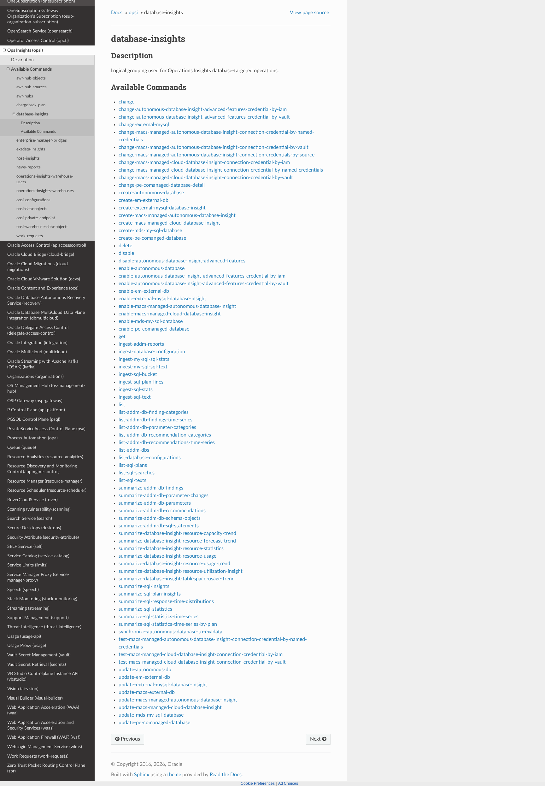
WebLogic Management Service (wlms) (44, 746)
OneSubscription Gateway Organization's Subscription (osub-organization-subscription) (40, 16)
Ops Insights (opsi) (25, 50)
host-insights (28, 158)
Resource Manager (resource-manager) (44, 481)
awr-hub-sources (31, 87)
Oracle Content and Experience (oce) (43, 288)
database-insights (32, 114)
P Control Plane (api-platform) (36, 410)
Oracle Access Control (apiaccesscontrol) (46, 245)
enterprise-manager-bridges (41, 140)
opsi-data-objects (31, 209)
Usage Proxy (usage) (26, 645)
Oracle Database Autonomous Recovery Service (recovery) (46, 300)
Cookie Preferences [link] (258, 783)
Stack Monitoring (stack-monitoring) (42, 598)
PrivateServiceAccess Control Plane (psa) (46, 428)
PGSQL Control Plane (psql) (33, 419)
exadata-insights (30, 149)
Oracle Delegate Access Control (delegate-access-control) (37, 330)
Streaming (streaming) (28, 608)
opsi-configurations (33, 200)
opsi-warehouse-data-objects (42, 227)
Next (316, 739)
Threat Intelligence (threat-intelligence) (44, 627)
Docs (116, 12)
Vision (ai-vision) (22, 688)
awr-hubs (24, 96)
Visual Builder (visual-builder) (35, 698)
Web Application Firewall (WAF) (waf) (43, 737)
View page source (309, 12)
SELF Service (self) (25, 546)
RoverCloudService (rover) (32, 499)
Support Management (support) (38, 617)
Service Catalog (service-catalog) (38, 556)
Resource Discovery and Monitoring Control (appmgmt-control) (42, 469)
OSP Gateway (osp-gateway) (34, 400)
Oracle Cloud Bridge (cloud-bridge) (40, 254)
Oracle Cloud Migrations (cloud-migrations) (38, 266)
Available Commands (31, 69)
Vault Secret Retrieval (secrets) (36, 664)
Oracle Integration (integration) (37, 342)
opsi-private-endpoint (35, 218)
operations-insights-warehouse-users (44, 179)
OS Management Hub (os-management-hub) (46, 388)
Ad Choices (288, 783)
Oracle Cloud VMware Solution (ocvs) (43, 279)
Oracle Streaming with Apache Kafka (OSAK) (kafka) (43, 364)
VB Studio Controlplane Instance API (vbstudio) (43, 676)
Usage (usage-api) (24, 636)
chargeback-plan (30, 105)
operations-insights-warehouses (45, 191)
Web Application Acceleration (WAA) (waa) (43, 710)
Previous (130, 739)
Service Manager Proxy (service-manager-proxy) (38, 577)
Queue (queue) (21, 447)
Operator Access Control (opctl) (38, 40)
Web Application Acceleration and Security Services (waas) (40, 725)
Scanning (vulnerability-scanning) (39, 509)
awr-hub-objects (31, 78)
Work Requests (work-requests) (37, 756)
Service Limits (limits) (27, 565)
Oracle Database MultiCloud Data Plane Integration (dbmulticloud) (46, 315)
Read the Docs (226, 774)
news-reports (28, 167)
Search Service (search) (29, 518)
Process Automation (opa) (32, 438)
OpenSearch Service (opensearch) (40, 31)
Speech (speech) (23, 589)
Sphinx (141, 774)
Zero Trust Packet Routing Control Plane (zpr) (46, 768)
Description (22, 59)
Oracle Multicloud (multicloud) (37, 351)
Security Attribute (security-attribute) (43, 537)
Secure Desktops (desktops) (34, 527)
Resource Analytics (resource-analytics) (45, 457)
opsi (133, 12)
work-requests (29, 236)
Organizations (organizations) (35, 376)
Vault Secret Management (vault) (39, 655)
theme (174, 774)
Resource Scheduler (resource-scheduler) (46, 490)
